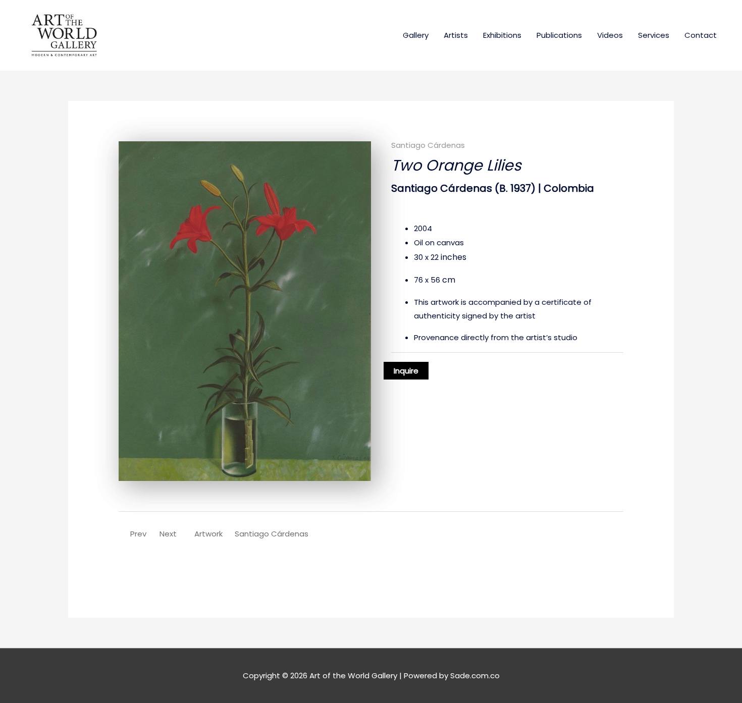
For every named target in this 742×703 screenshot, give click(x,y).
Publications (559, 35)
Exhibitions (502, 35)
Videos (610, 35)
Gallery (416, 35)
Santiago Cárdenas (428, 145)
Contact (700, 35)
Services (653, 35)
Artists (456, 35)
